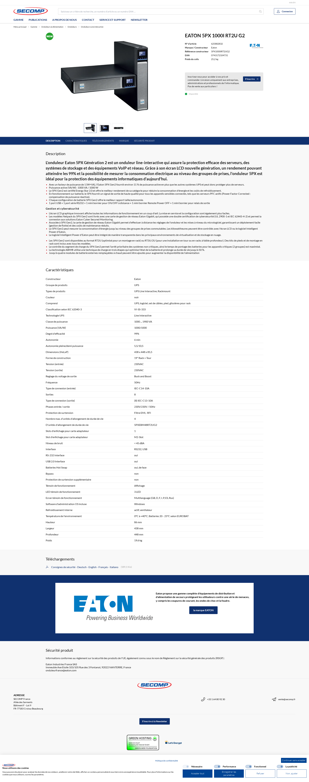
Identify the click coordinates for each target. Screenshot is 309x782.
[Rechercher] (260, 11)
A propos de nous (64, 19)
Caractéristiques (76, 140)
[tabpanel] (104, 76)
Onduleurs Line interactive (92, 27)
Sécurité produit (144, 140)
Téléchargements (103, 140)
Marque (124, 140)
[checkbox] (186, 766)
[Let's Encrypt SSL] (173, 742)
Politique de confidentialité (166, 760)
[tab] (90, 128)
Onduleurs (72, 27)
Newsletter (139, 19)
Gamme (18, 19)
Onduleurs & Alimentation (52, 27)
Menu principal (20, 27)
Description (53, 140)
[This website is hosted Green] (143, 742)
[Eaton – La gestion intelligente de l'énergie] (105, 608)
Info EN (292, 2)
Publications (38, 19)
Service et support (112, 19)
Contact (88, 19)
